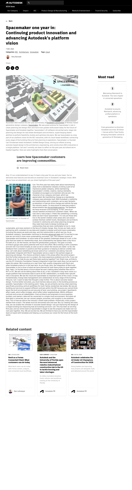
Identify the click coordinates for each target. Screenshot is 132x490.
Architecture (24, 52)
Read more (24, 168)
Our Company (12, 11)
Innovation (34, 52)
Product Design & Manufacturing (54, 11)
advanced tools (54, 234)
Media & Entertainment (81, 11)
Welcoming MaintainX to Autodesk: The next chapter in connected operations (112, 95)
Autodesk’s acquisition (55, 123)
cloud (47, 52)
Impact (25, 11)
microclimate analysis (56, 207)
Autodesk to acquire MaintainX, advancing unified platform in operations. (112, 113)
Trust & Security (101, 11)
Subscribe (117, 11)
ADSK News (10, 7)
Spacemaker (33, 125)
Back (10, 21)
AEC (35, 11)
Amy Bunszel (16, 57)
